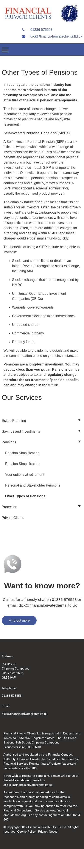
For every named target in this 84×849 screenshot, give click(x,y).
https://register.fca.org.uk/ (58, 763)
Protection (9, 507)
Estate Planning (14, 420)
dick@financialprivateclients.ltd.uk (56, 36)
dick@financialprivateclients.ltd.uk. (30, 784)
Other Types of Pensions (25, 496)
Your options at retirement (24, 474)
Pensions (9, 442)
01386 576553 (41, 30)
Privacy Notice (48, 831)
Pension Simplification (22, 453)
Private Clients (13, 518)
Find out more (19, 620)
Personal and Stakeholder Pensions (32, 485)
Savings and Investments (21, 431)
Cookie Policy (26, 831)
